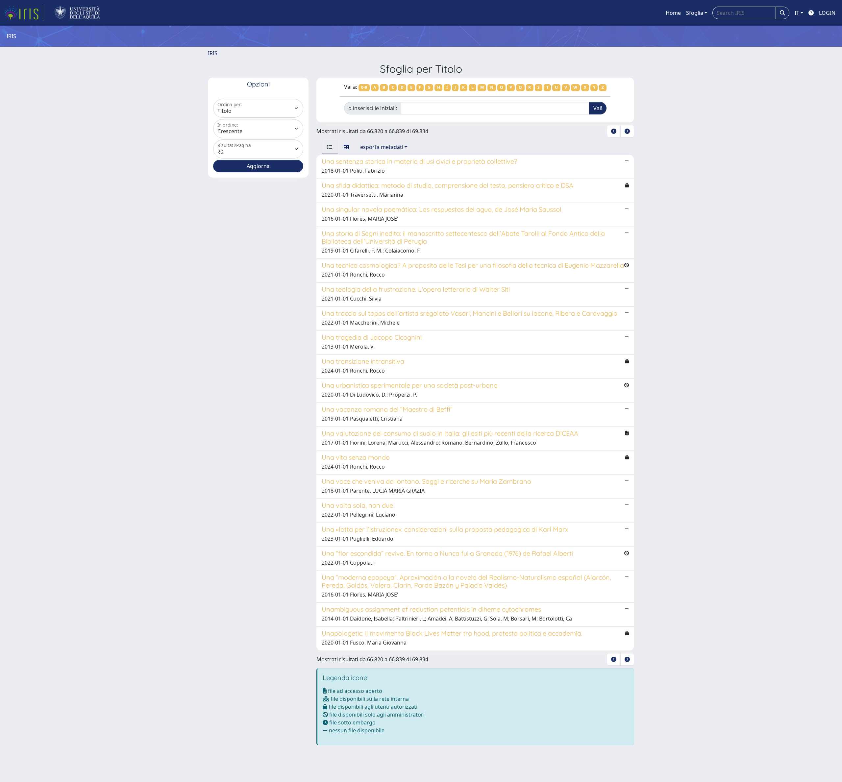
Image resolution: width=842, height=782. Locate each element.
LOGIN (827, 12)
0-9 (364, 87)
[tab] (330, 147)
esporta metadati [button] (381, 147)
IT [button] (797, 12)
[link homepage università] (77, 13)
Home (673, 12)
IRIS (212, 53)
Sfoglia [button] (694, 12)
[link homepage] (24, 13)
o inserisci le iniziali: (372, 108)
